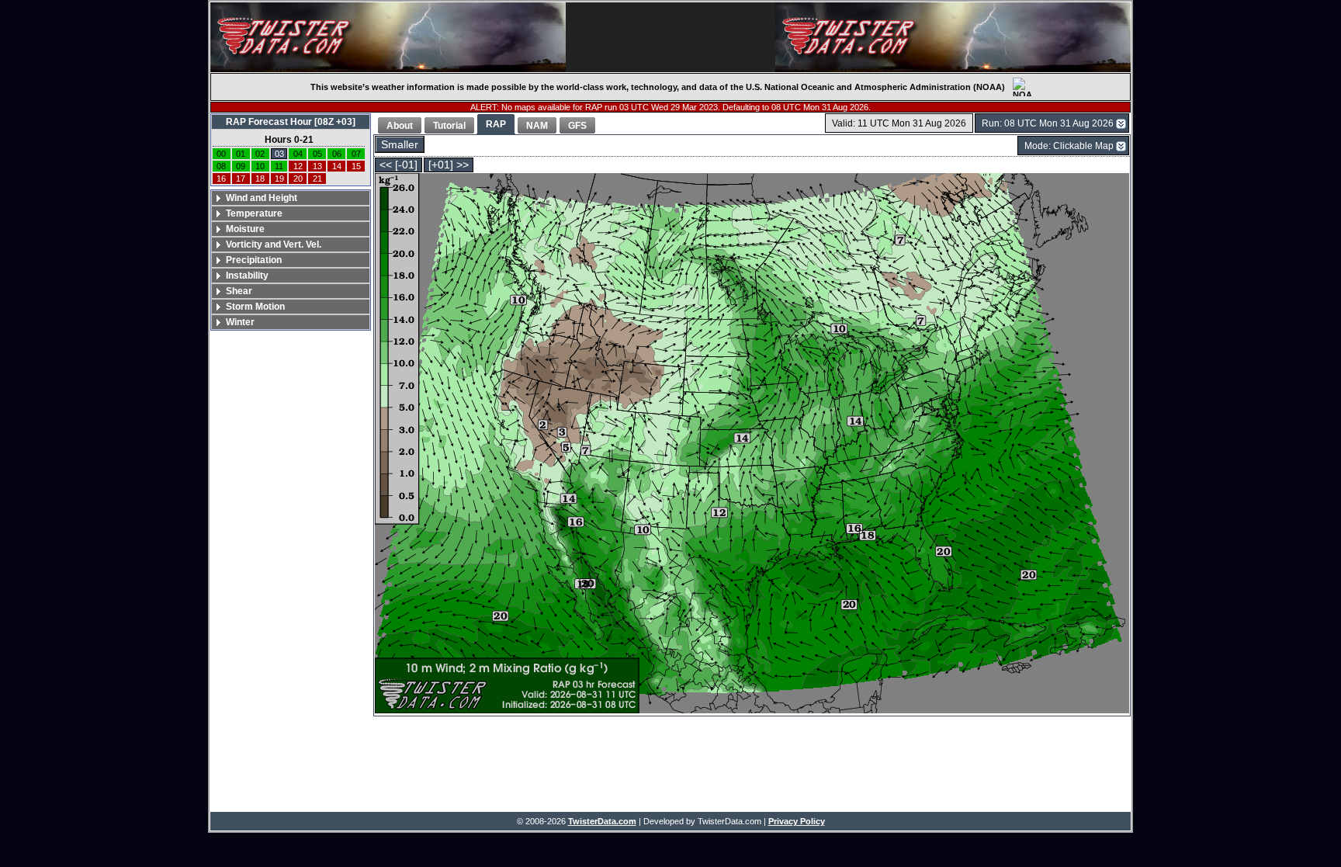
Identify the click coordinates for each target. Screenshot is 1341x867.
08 (221, 166)
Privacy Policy (796, 821)
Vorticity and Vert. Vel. (273, 244)
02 (260, 153)
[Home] (388, 37)
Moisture (245, 229)
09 (240, 166)
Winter (240, 322)
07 (356, 153)
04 (298, 153)
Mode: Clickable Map (1069, 145)
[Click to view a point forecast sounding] (752, 444)
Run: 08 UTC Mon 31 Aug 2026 (1048, 123)
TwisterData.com (602, 821)
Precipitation (254, 260)
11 (279, 166)
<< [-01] (398, 165)
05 (317, 153)
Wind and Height (261, 197)
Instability (247, 275)
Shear (239, 291)
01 (240, 153)
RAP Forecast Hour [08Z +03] (290, 121)
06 (336, 153)
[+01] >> (448, 165)
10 (260, 166)
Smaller (399, 145)
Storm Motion (255, 306)
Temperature (254, 213)
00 (221, 153)
